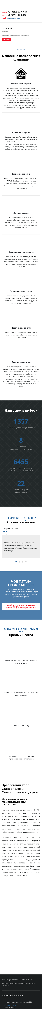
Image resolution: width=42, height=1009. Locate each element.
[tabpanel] (21, 34)
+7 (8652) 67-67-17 (17, 11)
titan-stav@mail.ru (13, 18)
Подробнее (6, 39)
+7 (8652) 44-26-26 (10, 1005)
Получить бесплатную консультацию (21, 606)
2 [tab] (21, 49)
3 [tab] (24, 49)
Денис (5, 531)
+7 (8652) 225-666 (17, 15)
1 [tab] (18, 49)
